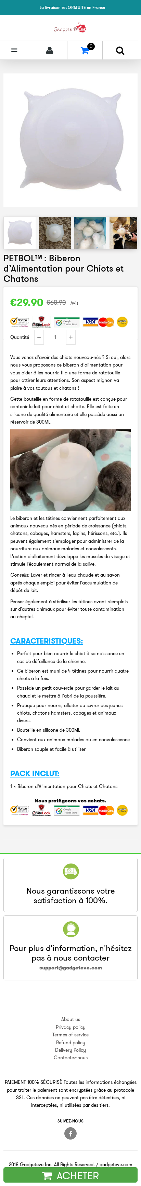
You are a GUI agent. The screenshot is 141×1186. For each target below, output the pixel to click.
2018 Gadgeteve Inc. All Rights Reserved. (52, 1164)
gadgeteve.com (116, 1164)
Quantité (19, 337)
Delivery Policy (70, 1050)
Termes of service (70, 1035)
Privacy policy (71, 1027)
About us (70, 1019)
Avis (74, 303)
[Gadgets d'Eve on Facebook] (70, 1133)
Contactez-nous (71, 1057)
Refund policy (70, 1042)
